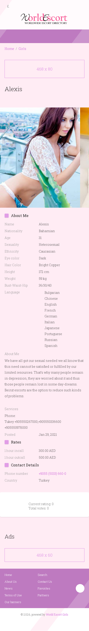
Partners (43, 595)
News (9, 588)
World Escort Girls (57, 614)
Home (9, 48)
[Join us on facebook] (42, 623)
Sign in (81, 6)
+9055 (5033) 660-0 (52, 473)
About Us (11, 582)
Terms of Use (13, 595)
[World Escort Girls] (44, 18)
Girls (22, 48)
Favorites (44, 588)
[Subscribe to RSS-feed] (35, 623)
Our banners (13, 602)
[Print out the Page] (40, 99)
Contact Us (45, 582)
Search (42, 575)
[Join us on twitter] (52, 623)
